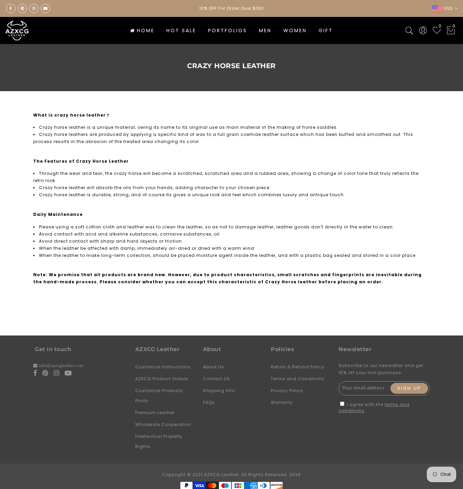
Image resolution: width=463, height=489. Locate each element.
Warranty (282, 402)
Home (146, 30)
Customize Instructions (162, 367)
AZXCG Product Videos (161, 379)
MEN (265, 30)
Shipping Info (219, 390)
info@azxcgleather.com (61, 366)
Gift (326, 30)
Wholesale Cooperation (163, 424)
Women (295, 30)
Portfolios (227, 30)
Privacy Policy (287, 390)
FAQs (209, 402)
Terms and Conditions (297, 379)
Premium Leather (155, 412)
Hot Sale (181, 30)
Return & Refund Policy (297, 367)
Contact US (216, 379)
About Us (213, 367)
